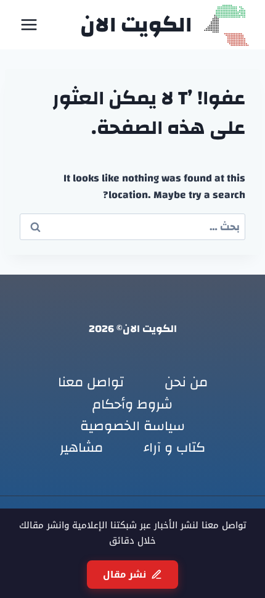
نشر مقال (124, 574)
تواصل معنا (91, 382)
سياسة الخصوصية (132, 425)
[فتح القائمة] (29, 24)
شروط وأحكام (132, 404)
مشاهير (81, 447)
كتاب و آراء (174, 447)
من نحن (186, 382)
